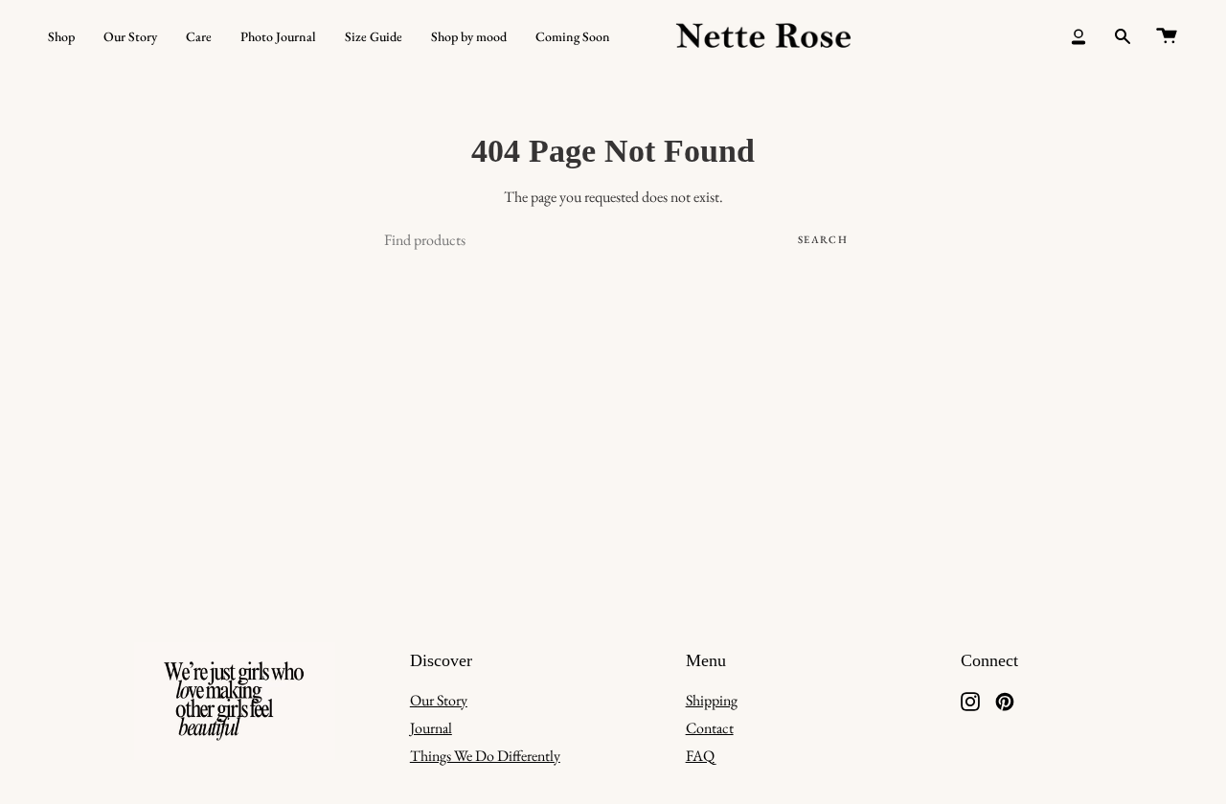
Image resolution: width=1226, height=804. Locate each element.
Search (823, 239)
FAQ (700, 756)
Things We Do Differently (485, 756)
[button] (61, 36)
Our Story (438, 700)
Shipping (712, 700)
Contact (710, 728)
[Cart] (1167, 36)
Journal (431, 728)
